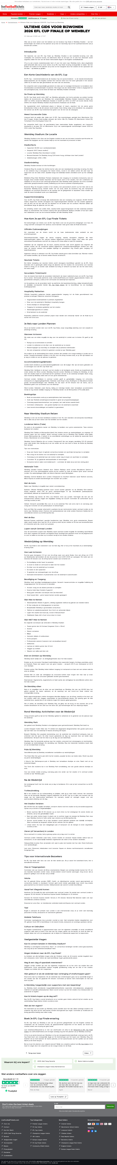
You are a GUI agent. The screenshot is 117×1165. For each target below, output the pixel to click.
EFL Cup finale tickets (56, 285)
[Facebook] (92, 1131)
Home (5, 14)
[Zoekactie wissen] (69, 7)
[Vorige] (25, 1085)
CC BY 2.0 (55, 1163)
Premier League (35, 14)
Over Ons (94, 14)
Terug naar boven (34, 1053)
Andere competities (77, 14)
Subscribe (110, 1106)
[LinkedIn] (96, 1131)
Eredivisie (50, 14)
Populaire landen (17, 14)
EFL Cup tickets (84, 1044)
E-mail (56, 1103)
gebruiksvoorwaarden (43, 1161)
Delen (87, 1053)
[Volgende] (113, 1085)
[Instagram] (89, 1131)
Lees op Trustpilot (57, 1097)
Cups (62, 14)
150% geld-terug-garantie (94, 1)
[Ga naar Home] (12, 7)
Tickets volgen (88, 7)
